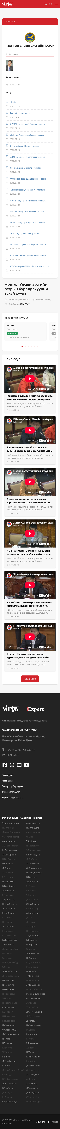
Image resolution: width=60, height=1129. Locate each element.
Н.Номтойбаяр (9, 1003)
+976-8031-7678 (28, 749)
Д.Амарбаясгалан (11, 832)
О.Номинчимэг (33, 998)
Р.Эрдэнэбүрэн (34, 1101)
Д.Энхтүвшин (32, 1092)
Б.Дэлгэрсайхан (10, 940)
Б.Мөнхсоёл (8, 980)
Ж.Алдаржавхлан (10, 823)
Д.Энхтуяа (7, 1092)
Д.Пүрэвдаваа (33, 1016)
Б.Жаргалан (32, 944)
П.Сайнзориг (8, 1025)
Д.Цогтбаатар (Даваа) (13, 1070)
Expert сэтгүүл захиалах (12, 797)
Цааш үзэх (30, 678)
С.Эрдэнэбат (32, 1097)
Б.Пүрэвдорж (9, 1021)
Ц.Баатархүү (32, 846)
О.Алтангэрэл (33, 823)
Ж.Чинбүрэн (32, 1074)
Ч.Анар (29, 837)
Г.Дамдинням (9, 935)
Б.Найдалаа (8, 989)
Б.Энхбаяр (7, 1088)
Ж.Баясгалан (8, 890)
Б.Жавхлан (31, 940)
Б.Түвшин (7, 1043)
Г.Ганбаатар (8, 917)
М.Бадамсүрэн (9, 850)
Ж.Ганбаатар (8, 913)
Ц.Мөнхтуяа (8, 985)
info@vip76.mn (13, 754)
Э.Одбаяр (31, 1003)
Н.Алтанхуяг (8, 828)
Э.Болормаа (32, 895)
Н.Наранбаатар (34, 989)
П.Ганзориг (7, 922)
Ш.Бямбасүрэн (9, 904)
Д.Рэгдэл (30, 1021)
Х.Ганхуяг (30, 926)
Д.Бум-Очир (32, 899)
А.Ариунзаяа (8, 841)
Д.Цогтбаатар (33, 1065)
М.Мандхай (32, 967)
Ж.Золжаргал (32, 953)
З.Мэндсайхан (33, 985)
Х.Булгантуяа (8, 899)
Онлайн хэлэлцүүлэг (11, 791)
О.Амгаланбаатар (11, 837)
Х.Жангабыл (8, 944)
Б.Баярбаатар (9, 886)
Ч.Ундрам (7, 1052)
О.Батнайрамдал (34, 868)
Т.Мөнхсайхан (33, 976)
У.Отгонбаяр (32, 1007)
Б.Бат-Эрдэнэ (33, 854)
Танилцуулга (7, 775)
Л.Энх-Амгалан (9, 1083)
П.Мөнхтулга (32, 980)
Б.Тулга (30, 1039)
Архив (55, 1121)
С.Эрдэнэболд (9, 1101)
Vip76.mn (40, 1121)
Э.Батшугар (32, 881)
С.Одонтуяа (8, 1007)
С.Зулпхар (7, 958)
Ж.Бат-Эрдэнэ (9, 854)
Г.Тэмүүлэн (7, 1048)
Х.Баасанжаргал (10, 846)
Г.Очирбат (7, 1012)
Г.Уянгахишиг (33, 1056)
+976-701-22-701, (14, 749)
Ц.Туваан (6, 1039)
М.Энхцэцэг (8, 1097)
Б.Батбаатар (8, 859)
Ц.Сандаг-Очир (33, 1025)
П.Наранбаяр (9, 994)
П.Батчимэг (8, 881)
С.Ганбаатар (32, 908)
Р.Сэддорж (32, 1034)
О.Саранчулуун (9, 1030)
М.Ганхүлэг (7, 931)
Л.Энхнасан (32, 1088)
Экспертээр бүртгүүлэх (12, 786)
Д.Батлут (6, 868)
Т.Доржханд (32, 935)
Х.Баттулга (7, 877)
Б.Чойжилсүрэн (10, 1079)
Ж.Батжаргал (32, 863)
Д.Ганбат (30, 917)
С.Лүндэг (6, 967)
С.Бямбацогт (32, 904)
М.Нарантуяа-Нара (35, 994)
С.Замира (30, 949)
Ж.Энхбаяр (31, 1083)
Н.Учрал (30, 1052)
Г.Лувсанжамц (33, 962)
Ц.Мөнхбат (31, 971)
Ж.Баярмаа (31, 886)
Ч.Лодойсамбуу (10, 962)
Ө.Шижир (31, 1079)
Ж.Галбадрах (8, 908)
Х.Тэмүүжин (32, 1043)
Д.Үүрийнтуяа (9, 1061)
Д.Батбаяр (31, 859)
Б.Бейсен (31, 890)
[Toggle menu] (55, 4)
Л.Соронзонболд (10, 1034)
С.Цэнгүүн (7, 1074)
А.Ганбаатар (32, 913)
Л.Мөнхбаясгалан (11, 976)
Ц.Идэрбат (31, 958)
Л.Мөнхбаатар (9, 971)
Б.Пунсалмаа (8, 1016)
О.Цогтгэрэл (32, 1070)
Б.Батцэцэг (31, 877)
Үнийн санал (7, 780)
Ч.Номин (6, 998)
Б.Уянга (6, 1056)
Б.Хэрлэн (6, 1065)
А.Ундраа (31, 1048)
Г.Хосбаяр (31, 1061)
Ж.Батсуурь (8, 872)
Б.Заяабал (7, 953)
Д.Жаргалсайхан (10, 949)
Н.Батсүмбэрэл (34, 872)
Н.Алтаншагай (33, 828)
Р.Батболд (7, 863)
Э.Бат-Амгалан (33, 850)
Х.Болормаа (8, 895)
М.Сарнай (31, 1030)
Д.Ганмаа (30, 922)
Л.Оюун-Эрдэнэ (34, 1012)
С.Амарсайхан (33, 832)
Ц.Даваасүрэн (33, 931)
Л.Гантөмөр (8, 926)
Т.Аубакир (31, 841)
